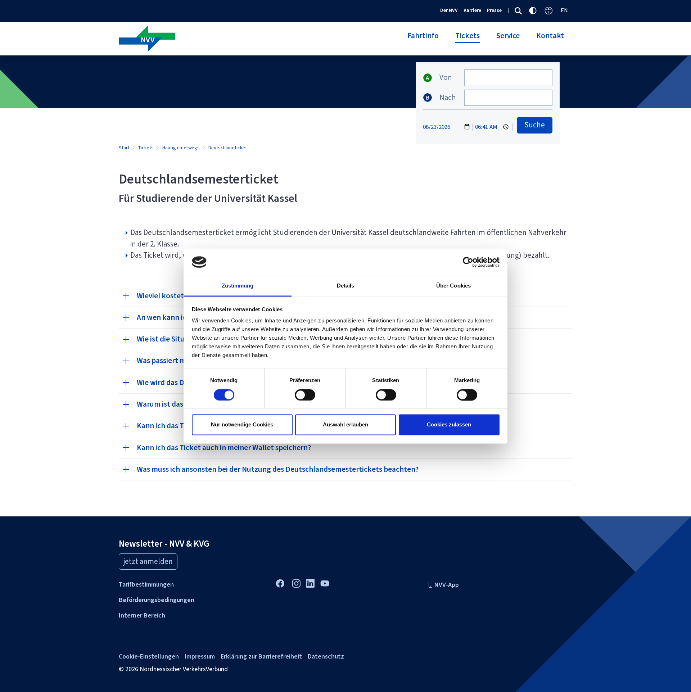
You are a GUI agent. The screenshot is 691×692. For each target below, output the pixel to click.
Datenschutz (326, 656)
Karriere (472, 10)
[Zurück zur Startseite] (229, 39)
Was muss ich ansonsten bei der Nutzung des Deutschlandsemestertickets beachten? (278, 469)
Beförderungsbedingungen (156, 600)
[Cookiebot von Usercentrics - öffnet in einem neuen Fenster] (468, 262)
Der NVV (449, 10)
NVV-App (446, 584)
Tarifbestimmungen (146, 584)
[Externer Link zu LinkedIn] (310, 582)
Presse (494, 10)
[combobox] (508, 77)
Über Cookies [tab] (453, 286)
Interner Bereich (142, 615)
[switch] (305, 395)
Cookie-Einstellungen (149, 656)
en (564, 10)
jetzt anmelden (148, 561)
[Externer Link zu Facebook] (280, 582)
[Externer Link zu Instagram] (296, 582)
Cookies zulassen (449, 425)
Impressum (200, 656)
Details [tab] (345, 286)
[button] (423, 40)
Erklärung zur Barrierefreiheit (261, 656)
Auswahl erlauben (345, 425)
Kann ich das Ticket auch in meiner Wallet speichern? (224, 448)
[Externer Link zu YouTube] (324, 582)
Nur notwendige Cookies (242, 425)
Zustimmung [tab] (238, 286)
